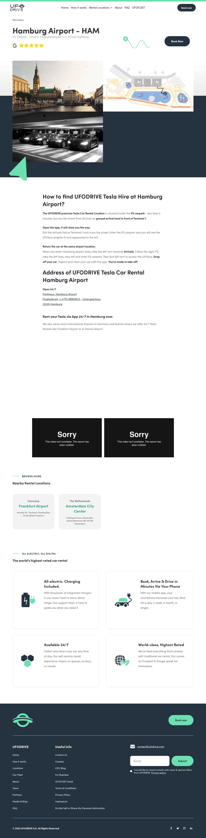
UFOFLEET (138, 7)
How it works (79, 7)
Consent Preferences (118, 828)
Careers (59, 761)
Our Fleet (18, 774)
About (118, 7)
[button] (101, 8)
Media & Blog (20, 801)
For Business (62, 774)
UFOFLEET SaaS (64, 781)
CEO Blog (60, 768)
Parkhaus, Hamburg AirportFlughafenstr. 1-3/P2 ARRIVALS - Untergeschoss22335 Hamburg (72, 299)
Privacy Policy (62, 794)
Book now (186, 7)
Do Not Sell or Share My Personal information (80, 808)
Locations (18, 768)
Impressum (61, 801)
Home (64, 7)
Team (16, 788)
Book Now (177, 41)
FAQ (127, 7)
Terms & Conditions (65, 788)
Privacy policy (158, 772)
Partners (17, 794)
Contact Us (61, 754)
